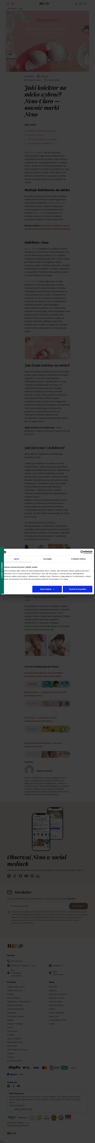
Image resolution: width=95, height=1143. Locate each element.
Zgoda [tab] (16, 559)
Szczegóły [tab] (47, 559)
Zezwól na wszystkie (77, 589)
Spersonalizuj (45, 589)
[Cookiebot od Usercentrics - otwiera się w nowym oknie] (82, 552)
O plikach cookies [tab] (78, 559)
